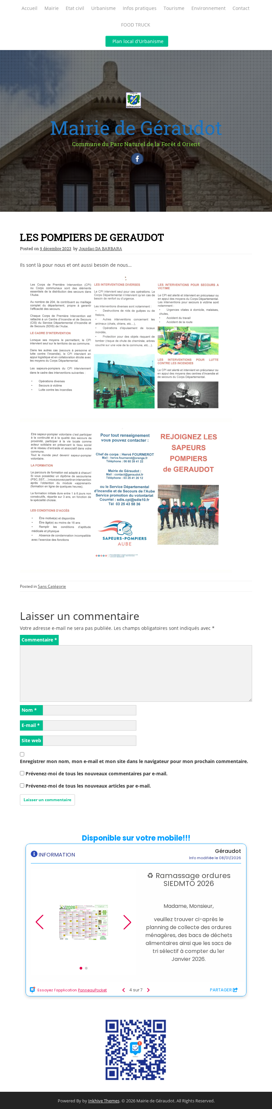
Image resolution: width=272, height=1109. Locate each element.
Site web (31, 740)
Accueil (29, 8)
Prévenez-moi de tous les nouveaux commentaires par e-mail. (97, 773)
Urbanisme (103, 8)
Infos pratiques (140, 8)
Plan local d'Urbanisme (138, 41)
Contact (241, 8)
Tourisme (174, 8)
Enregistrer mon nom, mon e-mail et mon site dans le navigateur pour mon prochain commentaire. (134, 761)
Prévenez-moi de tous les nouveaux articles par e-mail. (88, 786)
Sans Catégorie (52, 586)
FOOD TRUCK (135, 25)
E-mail (31, 725)
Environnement (208, 8)
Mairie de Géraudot (136, 127)
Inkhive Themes (103, 1101)
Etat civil (75, 8)
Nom (29, 710)
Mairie (51, 8)
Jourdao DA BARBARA (100, 248)
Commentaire (39, 640)
